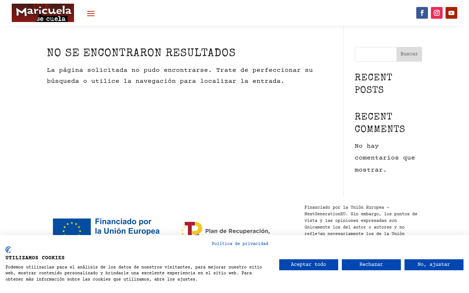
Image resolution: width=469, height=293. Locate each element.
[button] (91, 13)
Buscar (409, 54)
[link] (43, 13)
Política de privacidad (240, 244)
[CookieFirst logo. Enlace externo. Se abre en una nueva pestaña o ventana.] (8, 249)
